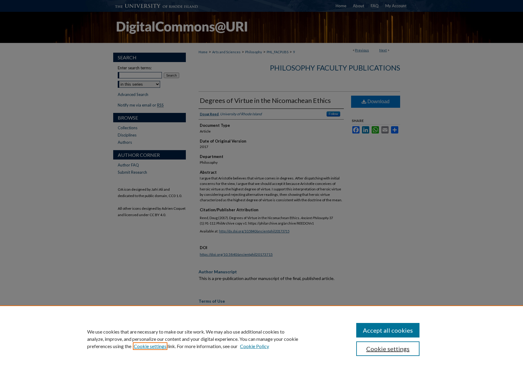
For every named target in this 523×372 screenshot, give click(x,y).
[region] (261, 338)
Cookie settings (150, 346)
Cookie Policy (254, 346)
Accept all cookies (388, 330)
